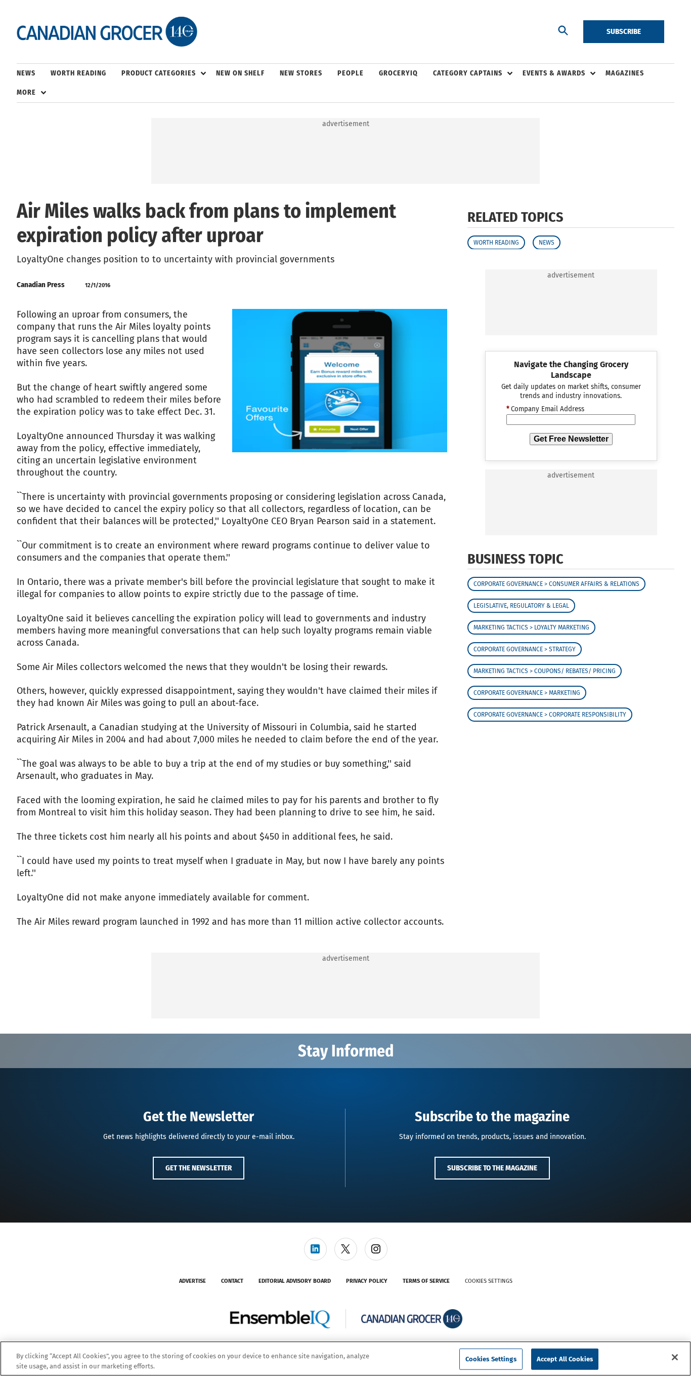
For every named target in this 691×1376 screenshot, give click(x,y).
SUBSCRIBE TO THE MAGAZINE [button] (492, 1167)
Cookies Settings (488, 1281)
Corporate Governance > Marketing (526, 692)
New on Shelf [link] (240, 73)
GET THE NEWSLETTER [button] (198, 1167)
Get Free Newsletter (571, 438)
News (546, 242)
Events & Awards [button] (554, 73)
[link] (315, 1249)
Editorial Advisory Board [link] (294, 1281)
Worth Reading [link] (78, 73)
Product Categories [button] (158, 73)
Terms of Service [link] (426, 1281)
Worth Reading (496, 242)
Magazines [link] (625, 73)
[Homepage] (107, 32)
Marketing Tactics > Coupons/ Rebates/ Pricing (544, 671)
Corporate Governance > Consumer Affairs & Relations (556, 583)
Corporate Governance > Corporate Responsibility (549, 714)
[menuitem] (34, 73)
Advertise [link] (192, 1281)
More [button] (26, 92)
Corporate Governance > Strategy (524, 649)
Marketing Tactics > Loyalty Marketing (531, 627)
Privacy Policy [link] (366, 1281)
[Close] (675, 1357)
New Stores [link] (301, 73)
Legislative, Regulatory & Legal (521, 605)
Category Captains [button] (467, 73)
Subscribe (624, 31)
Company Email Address (545, 409)
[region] (345, 1358)
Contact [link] (232, 1281)
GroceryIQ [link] (398, 73)
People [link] (350, 73)
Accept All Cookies (565, 1359)
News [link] (26, 73)
